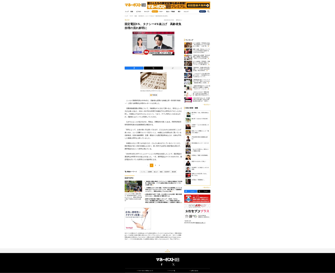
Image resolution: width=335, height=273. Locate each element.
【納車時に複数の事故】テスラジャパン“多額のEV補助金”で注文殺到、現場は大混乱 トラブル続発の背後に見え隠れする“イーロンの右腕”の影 (163, 183)
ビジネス (138, 11)
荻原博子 (167, 171)
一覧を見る (206, 104)
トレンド (186, 11)
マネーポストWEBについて (145, 270)
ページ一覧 (172, 270)
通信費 (174, 171)
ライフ (154, 11)
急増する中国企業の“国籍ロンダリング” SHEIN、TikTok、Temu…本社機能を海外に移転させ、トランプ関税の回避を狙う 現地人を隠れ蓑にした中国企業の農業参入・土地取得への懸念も (163, 200)
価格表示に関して (200, 222)
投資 (132, 11)
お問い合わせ (194, 270)
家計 (179, 11)
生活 (136, 16)
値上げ (156, 171)
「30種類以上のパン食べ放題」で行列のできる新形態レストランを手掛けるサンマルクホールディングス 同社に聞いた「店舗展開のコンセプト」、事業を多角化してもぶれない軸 (163, 189)
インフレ (143, 171)
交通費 (150, 171)
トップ (127, 11)
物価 (161, 171)
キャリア (146, 11)
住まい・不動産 (170, 11)
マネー (161, 11)
